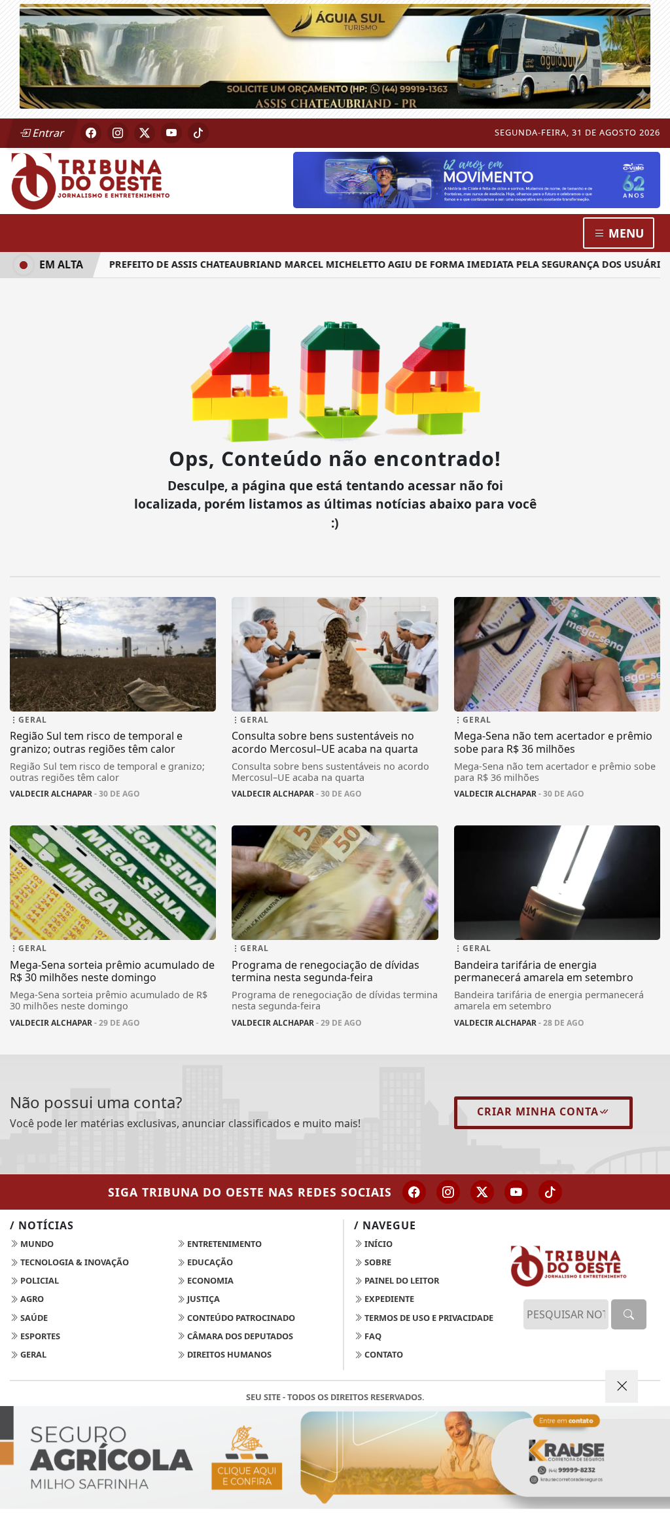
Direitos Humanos (228, 1354)
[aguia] (335, 55)
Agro (31, 1299)
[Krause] (335, 1457)
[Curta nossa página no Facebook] (414, 1192)
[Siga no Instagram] (117, 132)
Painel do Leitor (400, 1280)
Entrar (47, 133)
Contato (382, 1354)
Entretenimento (223, 1244)
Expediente (388, 1299)
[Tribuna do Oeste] (113, 180)
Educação (209, 1262)
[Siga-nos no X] (482, 1192)
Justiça (202, 1299)
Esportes (39, 1336)
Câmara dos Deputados (239, 1336)
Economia (209, 1280)
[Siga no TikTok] (198, 132)
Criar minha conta (538, 1111)
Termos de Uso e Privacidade (427, 1318)
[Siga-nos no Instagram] (448, 1192)
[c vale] (476, 179)
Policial (38, 1280)
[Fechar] (621, 1386)
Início (377, 1244)
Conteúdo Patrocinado (240, 1318)
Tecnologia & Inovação (73, 1262)
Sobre (376, 1262)
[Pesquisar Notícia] (628, 1314)
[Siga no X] (144, 132)
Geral (32, 1354)
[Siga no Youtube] (171, 132)
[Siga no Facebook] (90, 132)
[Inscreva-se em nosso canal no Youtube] (516, 1192)
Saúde (33, 1318)
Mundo (36, 1244)
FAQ (371, 1336)
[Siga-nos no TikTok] (550, 1192)
